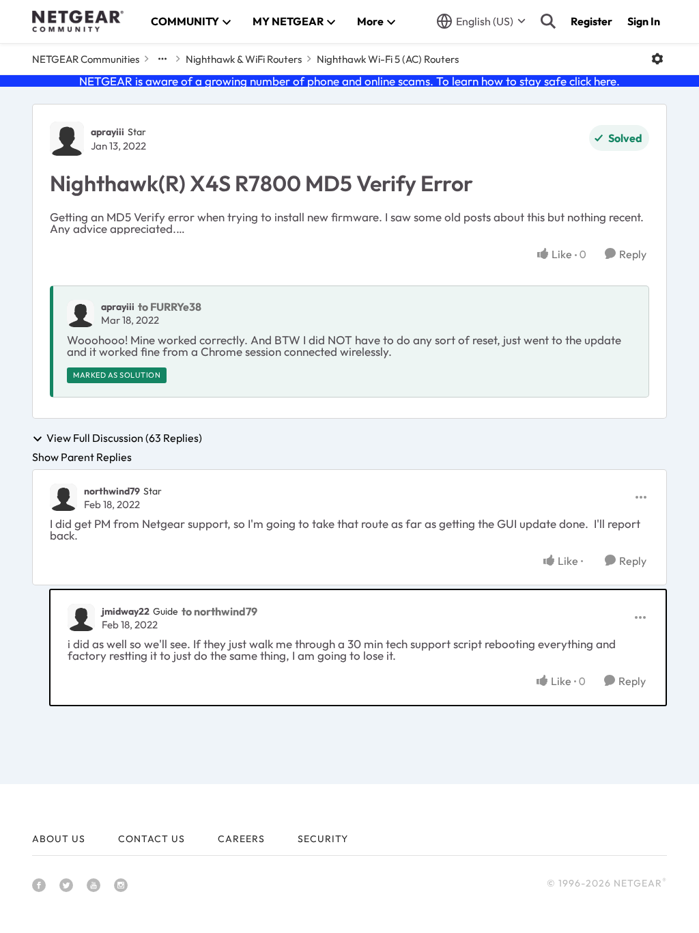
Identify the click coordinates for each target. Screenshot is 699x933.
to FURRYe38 (169, 306)
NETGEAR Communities (85, 59)
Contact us (151, 839)
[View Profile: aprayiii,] (80, 313)
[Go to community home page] (78, 21)
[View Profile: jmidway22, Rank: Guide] (81, 617)
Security (323, 839)
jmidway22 (125, 611)
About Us (58, 839)
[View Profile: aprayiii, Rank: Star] (67, 139)
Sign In (643, 21)
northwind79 (112, 491)
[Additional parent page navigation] (162, 58)
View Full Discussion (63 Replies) (124, 438)
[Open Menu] (657, 58)
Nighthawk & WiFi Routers (244, 59)
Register (591, 21)
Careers (241, 839)
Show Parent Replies (82, 456)
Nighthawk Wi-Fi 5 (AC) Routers (388, 59)
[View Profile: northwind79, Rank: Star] (63, 497)
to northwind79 (219, 611)
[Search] (548, 21)
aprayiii (107, 132)
